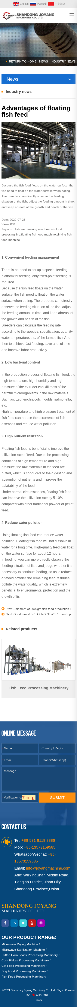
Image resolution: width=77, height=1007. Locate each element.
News (43, 61)
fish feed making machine (32, 229)
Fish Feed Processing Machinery (23, 976)
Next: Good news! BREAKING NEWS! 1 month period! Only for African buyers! (41, 614)
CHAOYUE (42, 995)
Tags (60, 990)
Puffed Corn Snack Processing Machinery (29, 955)
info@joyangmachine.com (48, 868)
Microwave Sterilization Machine (23, 949)
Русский (42, 3)
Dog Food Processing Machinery (23, 971)
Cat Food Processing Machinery (23, 965)
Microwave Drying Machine (19, 944)
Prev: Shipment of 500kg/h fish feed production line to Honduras (41, 609)
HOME (31, 61)
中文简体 (60, 3)
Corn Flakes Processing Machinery (25, 960)
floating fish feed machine (38, 234)
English (24, 3)
